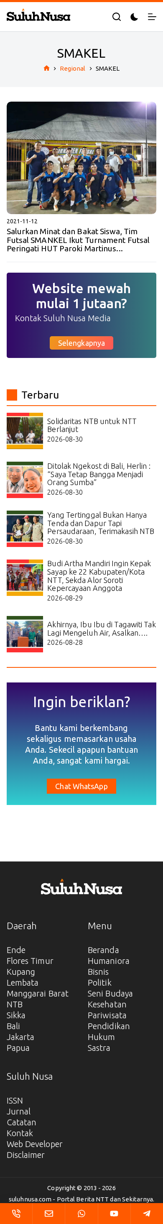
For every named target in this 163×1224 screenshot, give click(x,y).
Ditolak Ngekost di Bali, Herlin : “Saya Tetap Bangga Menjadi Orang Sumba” (98, 474)
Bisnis (98, 971)
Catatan (22, 1122)
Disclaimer (26, 1155)
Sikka (16, 1015)
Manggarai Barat (38, 993)
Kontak (20, 1133)
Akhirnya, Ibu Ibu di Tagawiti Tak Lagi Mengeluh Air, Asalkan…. (101, 628)
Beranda (103, 950)
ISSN (15, 1100)
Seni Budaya (110, 993)
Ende (16, 950)
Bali (13, 1026)
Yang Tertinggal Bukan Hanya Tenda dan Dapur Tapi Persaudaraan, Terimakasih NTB (100, 523)
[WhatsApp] (81, 1213)
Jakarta (21, 1037)
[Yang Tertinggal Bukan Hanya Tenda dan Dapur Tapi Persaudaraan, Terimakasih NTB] (25, 529)
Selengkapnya (81, 343)
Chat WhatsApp (81, 786)
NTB (15, 1004)
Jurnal (19, 1111)
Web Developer (35, 1144)
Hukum (101, 1037)
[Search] (116, 17)
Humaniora (109, 961)
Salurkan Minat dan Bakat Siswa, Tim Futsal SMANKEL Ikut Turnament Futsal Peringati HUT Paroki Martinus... (78, 240)
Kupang (21, 971)
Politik (100, 982)
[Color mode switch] (134, 17)
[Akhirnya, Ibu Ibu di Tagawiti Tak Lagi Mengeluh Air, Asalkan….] (25, 634)
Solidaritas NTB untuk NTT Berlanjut (92, 425)
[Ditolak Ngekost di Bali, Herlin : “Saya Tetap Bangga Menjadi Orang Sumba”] (25, 480)
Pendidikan (109, 1026)
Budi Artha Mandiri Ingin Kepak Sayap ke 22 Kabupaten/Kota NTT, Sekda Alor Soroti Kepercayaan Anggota (99, 575)
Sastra (99, 1048)
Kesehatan (107, 1004)
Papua (18, 1048)
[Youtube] (114, 1213)
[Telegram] (147, 1213)
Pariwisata (107, 1015)
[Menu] (152, 17)
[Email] (49, 1213)
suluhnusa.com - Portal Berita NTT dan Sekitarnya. (81, 1199)
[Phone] (16, 1213)
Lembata (23, 982)
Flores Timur (30, 961)
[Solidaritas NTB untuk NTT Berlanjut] (25, 431)
